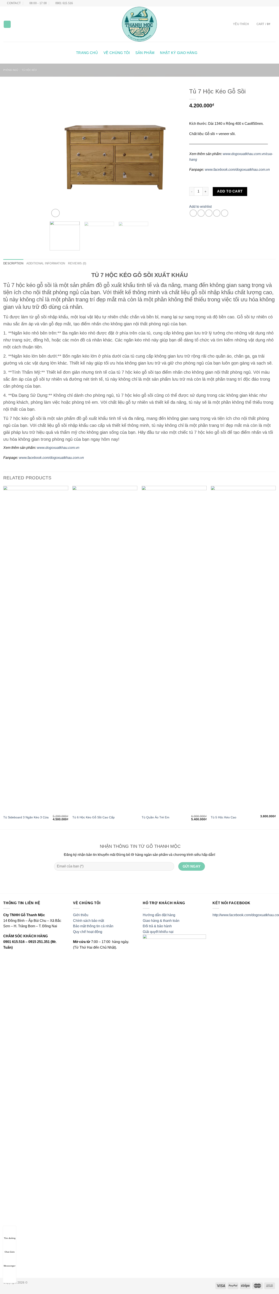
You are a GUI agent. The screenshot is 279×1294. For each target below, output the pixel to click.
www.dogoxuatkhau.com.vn (58, 447)
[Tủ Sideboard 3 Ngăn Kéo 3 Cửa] (35, 649)
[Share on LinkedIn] (224, 213)
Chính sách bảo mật (88, 920)
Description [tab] (13, 263)
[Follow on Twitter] (269, 3)
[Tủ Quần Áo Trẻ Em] (174, 649)
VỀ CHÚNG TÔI (117, 53)
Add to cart (230, 191)
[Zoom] (55, 213)
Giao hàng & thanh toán (161, 920)
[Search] (7, 24)
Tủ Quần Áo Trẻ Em (155, 817)
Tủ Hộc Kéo (29, 70)
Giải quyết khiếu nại (158, 932)
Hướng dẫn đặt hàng (159, 915)
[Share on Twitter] (201, 213)
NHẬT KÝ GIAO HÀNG (178, 53)
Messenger (9, 1266)
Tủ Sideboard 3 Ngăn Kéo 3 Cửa (26, 817)
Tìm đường (9, 1238)
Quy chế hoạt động (87, 932)
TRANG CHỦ (87, 53)
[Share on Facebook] (193, 213)
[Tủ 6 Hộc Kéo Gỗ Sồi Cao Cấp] (104, 649)
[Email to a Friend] (209, 213)
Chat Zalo (10, 1252)
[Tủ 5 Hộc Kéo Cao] (243, 649)
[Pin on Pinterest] (216, 213)
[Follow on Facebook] (261, 3)
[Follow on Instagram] (265, 3)
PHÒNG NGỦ (10, 70)
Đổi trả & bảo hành (157, 926)
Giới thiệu (80, 915)
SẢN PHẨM (145, 53)
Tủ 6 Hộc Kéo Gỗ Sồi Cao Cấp (93, 817)
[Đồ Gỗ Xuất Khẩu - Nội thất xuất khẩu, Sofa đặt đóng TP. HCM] (140, 24)
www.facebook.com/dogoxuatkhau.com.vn (237, 169)
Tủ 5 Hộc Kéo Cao (223, 817)
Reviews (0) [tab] (77, 263)
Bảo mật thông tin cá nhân (93, 926)
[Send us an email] (273, 3)
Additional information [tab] (45, 263)
